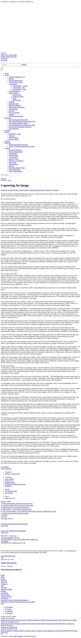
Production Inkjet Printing (17, 168)
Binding (11, 79)
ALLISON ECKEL (11, 491)
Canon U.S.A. (9, 481)
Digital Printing (13, 93)
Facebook (9, 607)
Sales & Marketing (14, 169)
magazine (18, 144)
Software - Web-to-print (12, 474)
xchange (7, 148)
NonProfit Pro (12, 627)
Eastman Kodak (10, 482)
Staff (2, 586)
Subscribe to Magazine (14, 600)
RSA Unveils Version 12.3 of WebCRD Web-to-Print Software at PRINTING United (29, 511)
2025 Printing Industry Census (18, 123)
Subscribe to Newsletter (18, 602)
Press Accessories (14, 112)
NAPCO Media (18, 636)
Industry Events (13, 159)
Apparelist (73, 620)
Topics (7, 75)
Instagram (9, 613)
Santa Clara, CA (10, 498)
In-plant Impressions (20, 620)
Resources (8, 118)
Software (11, 114)
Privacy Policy (5, 595)
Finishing (12, 102)
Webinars (12, 136)
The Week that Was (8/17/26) (10, 538)
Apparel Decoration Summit (49, 623)
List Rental (4, 593)
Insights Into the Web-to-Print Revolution (15, 513)
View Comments (6, 468)
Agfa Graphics (9, 479)
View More (4, 541)
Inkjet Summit (13, 137)
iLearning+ (4, 60)
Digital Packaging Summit (18, 623)
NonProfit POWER (68, 631)
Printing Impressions (7, 620)
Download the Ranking (8, 556)
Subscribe (8, 143)
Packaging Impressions (34, 620)
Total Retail (4, 627)
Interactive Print (14, 104)
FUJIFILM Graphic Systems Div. (15, 484)
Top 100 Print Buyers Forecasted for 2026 (22, 125)
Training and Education (16, 116)
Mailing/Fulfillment (15, 105)
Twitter (8, 609)
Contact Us (4, 584)
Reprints (3, 591)
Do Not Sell (4, 598)
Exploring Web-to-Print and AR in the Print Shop (18, 505)
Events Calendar (14, 139)
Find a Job (4, 58)
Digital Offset (17, 95)
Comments (55, 190)
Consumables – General (20, 86)
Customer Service (6, 596)
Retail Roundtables (7, 631)
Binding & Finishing (15, 150)
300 (8, 56)
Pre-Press (12, 111)
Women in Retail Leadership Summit (24, 631)
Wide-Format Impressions (50, 620)
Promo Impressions (64, 620)
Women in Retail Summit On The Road (48, 631)
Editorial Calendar (6, 589)
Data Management (14, 91)
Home (7, 73)
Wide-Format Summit (33, 623)
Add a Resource (14, 128)
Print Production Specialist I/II (11, 569)
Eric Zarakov (9, 493)
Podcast (7, 141)
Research (7, 130)
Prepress (11, 166)
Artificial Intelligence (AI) (17, 77)
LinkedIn (9, 611)
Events (7, 132)
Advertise (4, 587)
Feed (2, 603)
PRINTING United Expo (9, 55)
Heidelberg (8, 486)
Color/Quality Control (15, 82)
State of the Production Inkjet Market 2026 (22, 121)
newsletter (22, 146)
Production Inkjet (18, 96)
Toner (14, 98)
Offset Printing (13, 109)
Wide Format (17, 100)
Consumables (13, 84)
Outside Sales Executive (9, 563)
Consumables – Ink (19, 87)
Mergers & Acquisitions (16, 161)
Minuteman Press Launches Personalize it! (16, 507)
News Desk (12, 162)
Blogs (2, 577)
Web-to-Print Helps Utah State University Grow (18, 503)
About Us (4, 582)
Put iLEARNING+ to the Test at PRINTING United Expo (19, 539)
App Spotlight (13, 157)
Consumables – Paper (19, 89)
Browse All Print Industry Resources (20, 127)
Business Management (16, 80)
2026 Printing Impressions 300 (18, 120)
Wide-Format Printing (15, 171)
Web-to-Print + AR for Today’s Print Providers (17, 509)
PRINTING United (15, 134)
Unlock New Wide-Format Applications (13, 531)
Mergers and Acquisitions (17, 107)
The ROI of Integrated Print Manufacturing (14, 524)
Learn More (4, 525)
